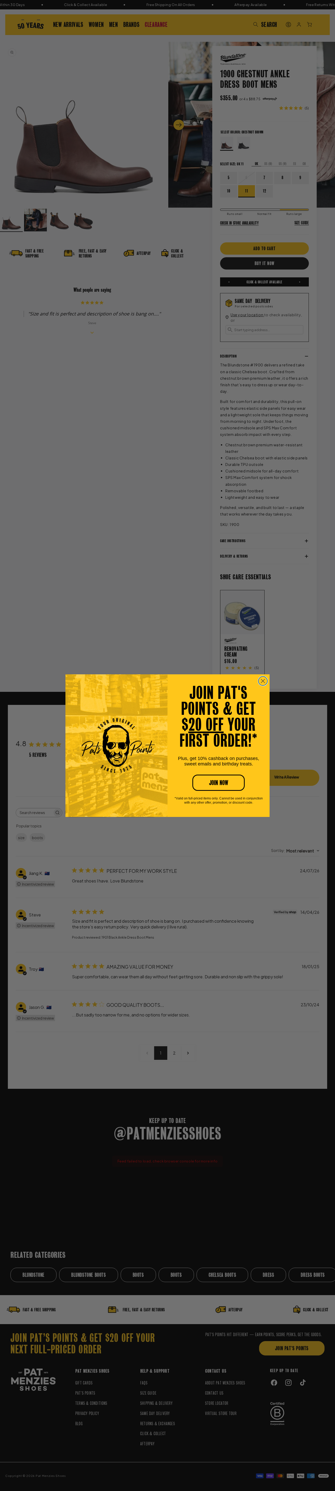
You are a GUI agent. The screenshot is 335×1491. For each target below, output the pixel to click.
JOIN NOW (218, 782)
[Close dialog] (262, 681)
